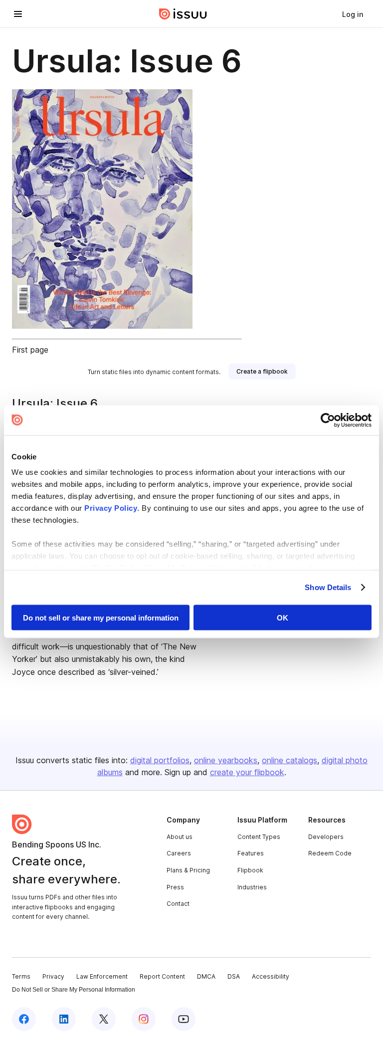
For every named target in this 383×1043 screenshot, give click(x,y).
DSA (233, 976)
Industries (252, 887)
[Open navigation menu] (18, 14)
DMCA (206, 976)
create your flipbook (247, 772)
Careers (179, 853)
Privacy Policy (110, 508)
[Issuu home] (183, 13)
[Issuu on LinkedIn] (64, 1019)
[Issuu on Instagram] (144, 1019)
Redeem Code (330, 853)
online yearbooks (225, 760)
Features (250, 853)
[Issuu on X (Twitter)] (104, 1019)
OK (282, 617)
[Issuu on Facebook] (24, 1019)
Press (175, 887)
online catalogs (289, 760)
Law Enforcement (102, 976)
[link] (352, 14)
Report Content (162, 976)
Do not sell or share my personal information (101, 617)
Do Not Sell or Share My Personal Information (73, 989)
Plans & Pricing (188, 870)
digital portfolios (160, 760)
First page (30, 350)
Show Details (328, 587)
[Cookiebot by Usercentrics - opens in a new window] (328, 420)
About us (179, 836)
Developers (326, 836)
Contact (178, 903)
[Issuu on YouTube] (183, 1019)
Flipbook (250, 870)
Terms (21, 976)
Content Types (258, 836)
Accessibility (270, 976)
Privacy (53, 976)
